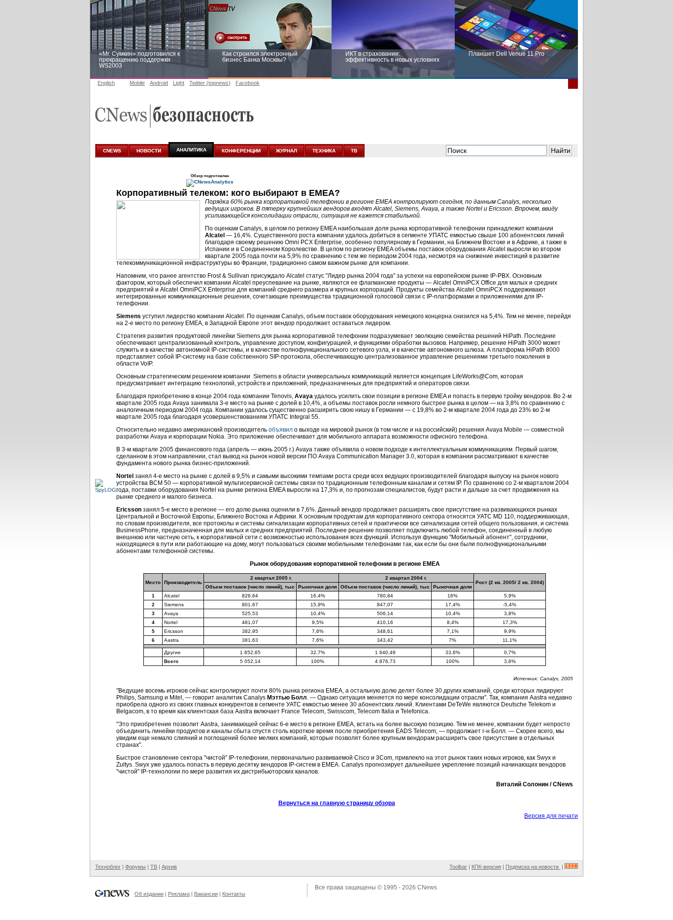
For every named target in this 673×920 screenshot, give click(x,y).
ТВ (354, 150)
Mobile (137, 83)
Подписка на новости (532, 867)
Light (178, 83)
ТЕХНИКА (324, 150)
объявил (281, 429)
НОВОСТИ (148, 150)
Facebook (248, 83)
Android (159, 83)
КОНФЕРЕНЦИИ (241, 150)
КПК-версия (486, 867)
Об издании (149, 894)
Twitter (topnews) (210, 83)
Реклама (179, 894)
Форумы (135, 867)
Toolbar (458, 867)
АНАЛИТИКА (191, 149)
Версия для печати (551, 815)
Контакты (233, 894)
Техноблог (108, 867)
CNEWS (112, 150)
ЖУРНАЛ (286, 150)
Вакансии (206, 894)
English (106, 83)
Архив (169, 867)
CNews (427, 887)
